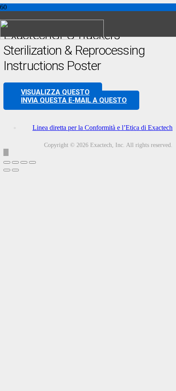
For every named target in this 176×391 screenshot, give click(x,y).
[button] (6, 152)
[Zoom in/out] (6, 162)
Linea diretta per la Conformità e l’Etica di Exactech (102, 127)
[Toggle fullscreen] (15, 162)
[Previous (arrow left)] (6, 170)
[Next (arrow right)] (15, 170)
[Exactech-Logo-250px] (52, 37)
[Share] (24, 162)
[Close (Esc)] (32, 162)
